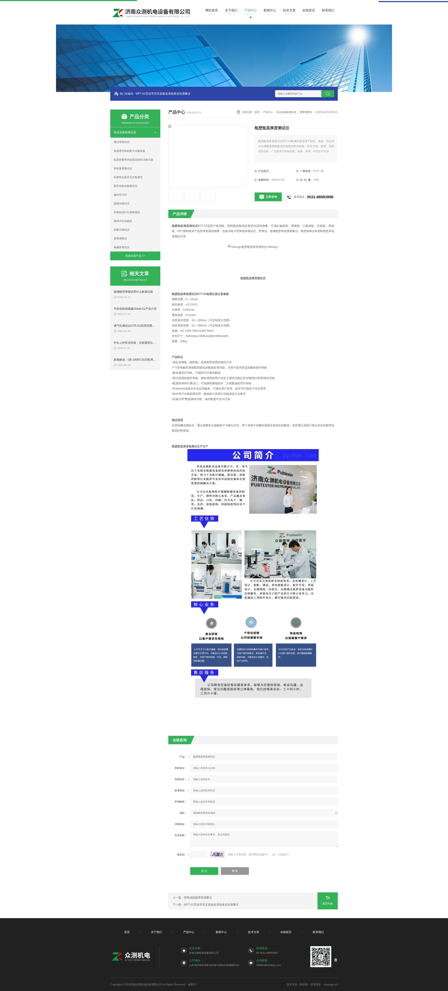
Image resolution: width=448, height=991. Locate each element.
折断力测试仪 (122, 229)
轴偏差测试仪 (122, 247)
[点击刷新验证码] (217, 855)
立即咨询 (271, 196)
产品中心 (268, 112)
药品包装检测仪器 (125, 132)
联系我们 (318, 932)
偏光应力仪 (120, 194)
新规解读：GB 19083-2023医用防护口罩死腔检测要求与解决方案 (154, 359)
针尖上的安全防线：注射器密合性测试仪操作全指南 (146, 342)
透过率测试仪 (122, 141)
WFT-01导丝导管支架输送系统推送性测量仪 (163, 93)
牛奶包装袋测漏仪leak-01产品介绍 (135, 308)
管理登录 (315, 984)
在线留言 (286, 932)
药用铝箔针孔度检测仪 (127, 212)
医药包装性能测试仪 (125, 185)
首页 (256, 112)
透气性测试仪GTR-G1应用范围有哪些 (137, 325)
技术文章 (253, 932)
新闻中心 (221, 932)
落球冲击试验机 (123, 220)
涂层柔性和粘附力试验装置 (129, 150)
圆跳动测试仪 (122, 203)
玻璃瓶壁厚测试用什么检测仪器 (133, 291)
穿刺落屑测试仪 (123, 168)
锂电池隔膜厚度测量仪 (198, 897)
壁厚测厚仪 (120, 238)
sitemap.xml (331, 984)
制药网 (304, 984)
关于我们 (156, 932)
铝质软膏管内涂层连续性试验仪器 (133, 159)
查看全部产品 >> (135, 255)
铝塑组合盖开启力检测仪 (128, 177)
